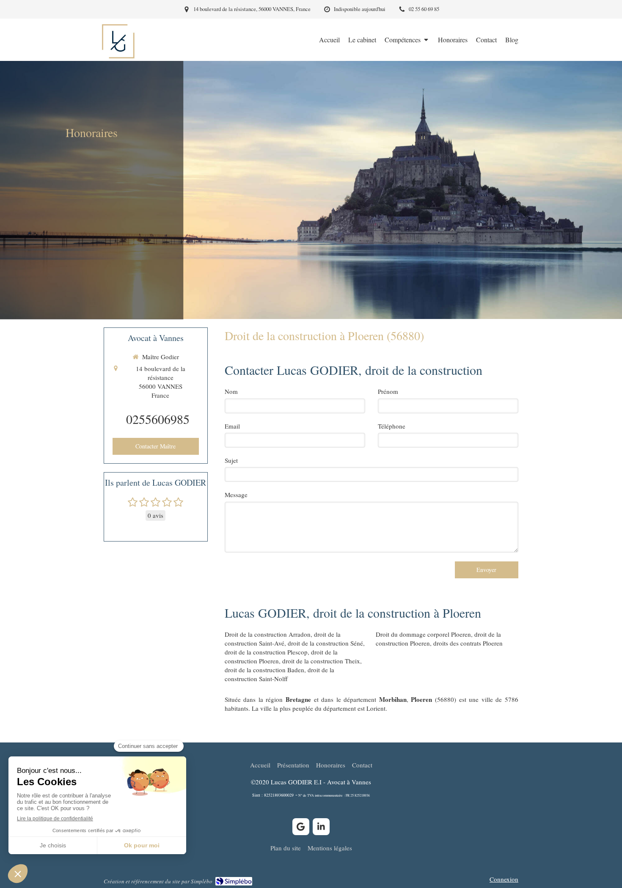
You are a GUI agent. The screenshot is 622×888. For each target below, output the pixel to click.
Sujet (231, 460)
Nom (231, 391)
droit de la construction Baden (264, 669)
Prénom (388, 391)
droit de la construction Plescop (266, 652)
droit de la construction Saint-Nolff (279, 674)
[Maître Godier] (117, 57)
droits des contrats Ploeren (468, 643)
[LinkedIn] (321, 826)
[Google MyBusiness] (300, 826)
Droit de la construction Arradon (268, 634)
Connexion (504, 879)
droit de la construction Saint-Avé (283, 638)
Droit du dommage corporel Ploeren (423, 634)
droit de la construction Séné (325, 643)
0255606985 (158, 418)
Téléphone (391, 426)
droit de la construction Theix (321, 661)
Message (236, 494)
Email (232, 426)
